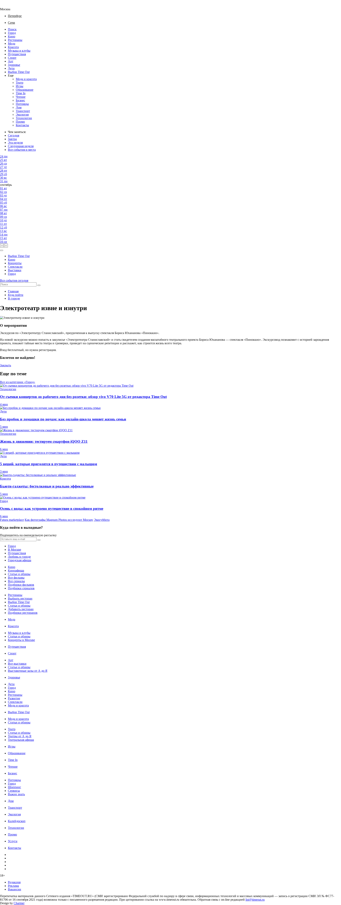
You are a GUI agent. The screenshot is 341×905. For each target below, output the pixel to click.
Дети (11, 68)
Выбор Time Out (19, 72)
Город (12, 33)
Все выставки (17, 663)
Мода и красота (26, 79)
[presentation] (2, 245)
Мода (11, 43)
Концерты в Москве (21, 640)
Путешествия (17, 54)
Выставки (14, 270)
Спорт (12, 57)
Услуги (12, 841)
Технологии (24, 118)
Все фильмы (16, 577)
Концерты (15, 263)
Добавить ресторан (21, 609)
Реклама (13, 885)
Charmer (19, 903)
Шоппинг (14, 787)
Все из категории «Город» (17, 382)
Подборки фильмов (21, 584)
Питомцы (22, 104)
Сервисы (14, 790)
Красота (13, 47)
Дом (19, 107)
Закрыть (5, 365)
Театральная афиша (21, 739)
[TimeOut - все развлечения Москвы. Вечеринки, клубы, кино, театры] (8, 5)
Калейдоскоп (16, 821)
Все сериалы (16, 581)
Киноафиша (16, 570)
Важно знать (16, 794)
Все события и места (22, 149)
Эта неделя (15, 142)
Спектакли (15, 266)
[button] (1, 250)
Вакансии (14, 889)
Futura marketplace (12, 519)
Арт (10, 61)
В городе (14, 298)
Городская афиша (19, 560)
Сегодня (13, 135)
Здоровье (14, 64)
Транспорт (23, 111)
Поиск (12, 29)
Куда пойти (15, 295)
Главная (13, 291)
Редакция (14, 882)
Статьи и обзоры (19, 574)
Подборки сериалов (21, 588)
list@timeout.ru (255, 899)
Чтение (20, 96)
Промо (20, 121)
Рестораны (15, 40)
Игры (19, 86)
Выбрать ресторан (20, 598)
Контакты (22, 125)
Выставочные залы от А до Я (27, 670)
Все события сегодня (14, 280)
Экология (22, 114)
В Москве (14, 549)
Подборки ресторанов (22, 612)
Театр (19, 82)
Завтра (12, 139)
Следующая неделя (21, 146)
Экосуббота (102, 519)
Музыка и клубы (19, 50)
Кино (11, 36)
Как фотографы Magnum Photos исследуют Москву (59, 519)
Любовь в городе (19, 556)
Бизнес (20, 100)
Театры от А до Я (19, 736)
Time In (20, 93)
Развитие (14, 698)
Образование (24, 89)
